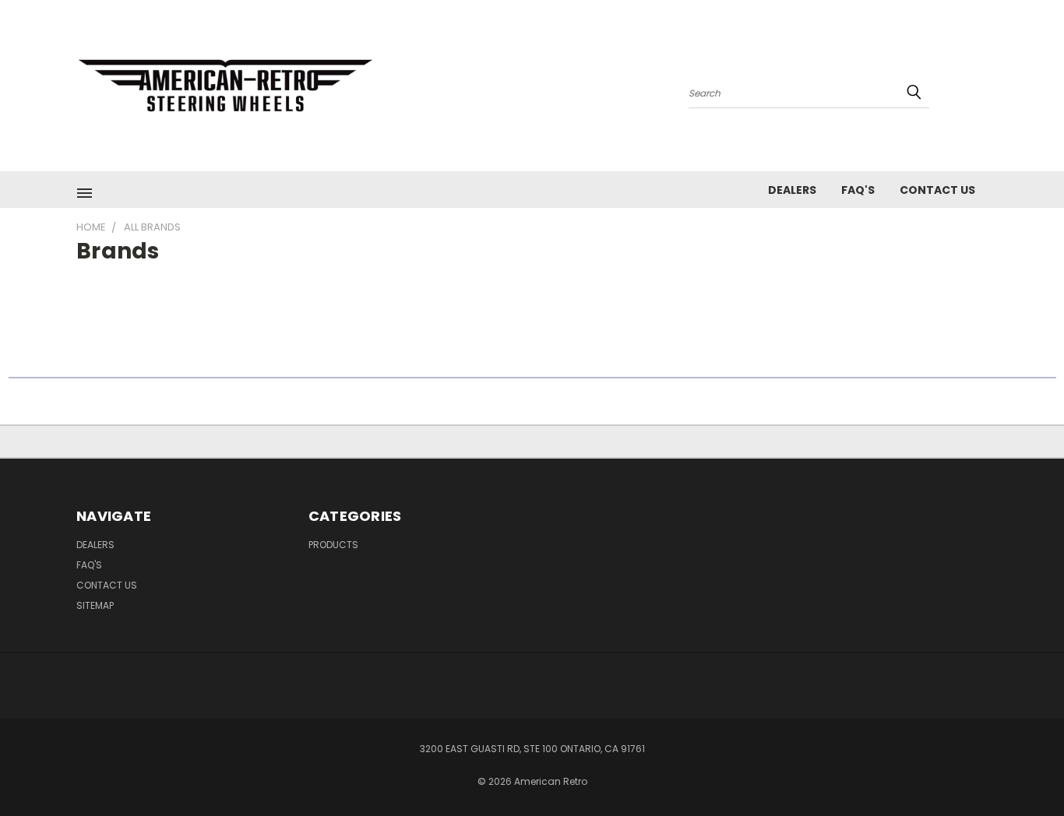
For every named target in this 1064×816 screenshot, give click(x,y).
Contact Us (937, 190)
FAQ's (858, 190)
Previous (1023, 767)
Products (333, 544)
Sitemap (95, 605)
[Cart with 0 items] (984, 89)
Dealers (792, 190)
